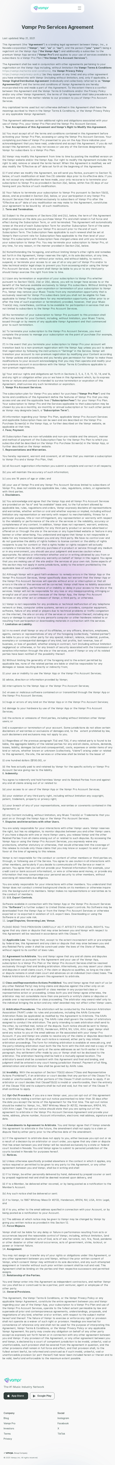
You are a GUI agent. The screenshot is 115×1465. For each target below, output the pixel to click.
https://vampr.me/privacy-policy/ (21, 74)
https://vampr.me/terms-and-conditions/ (26, 70)
